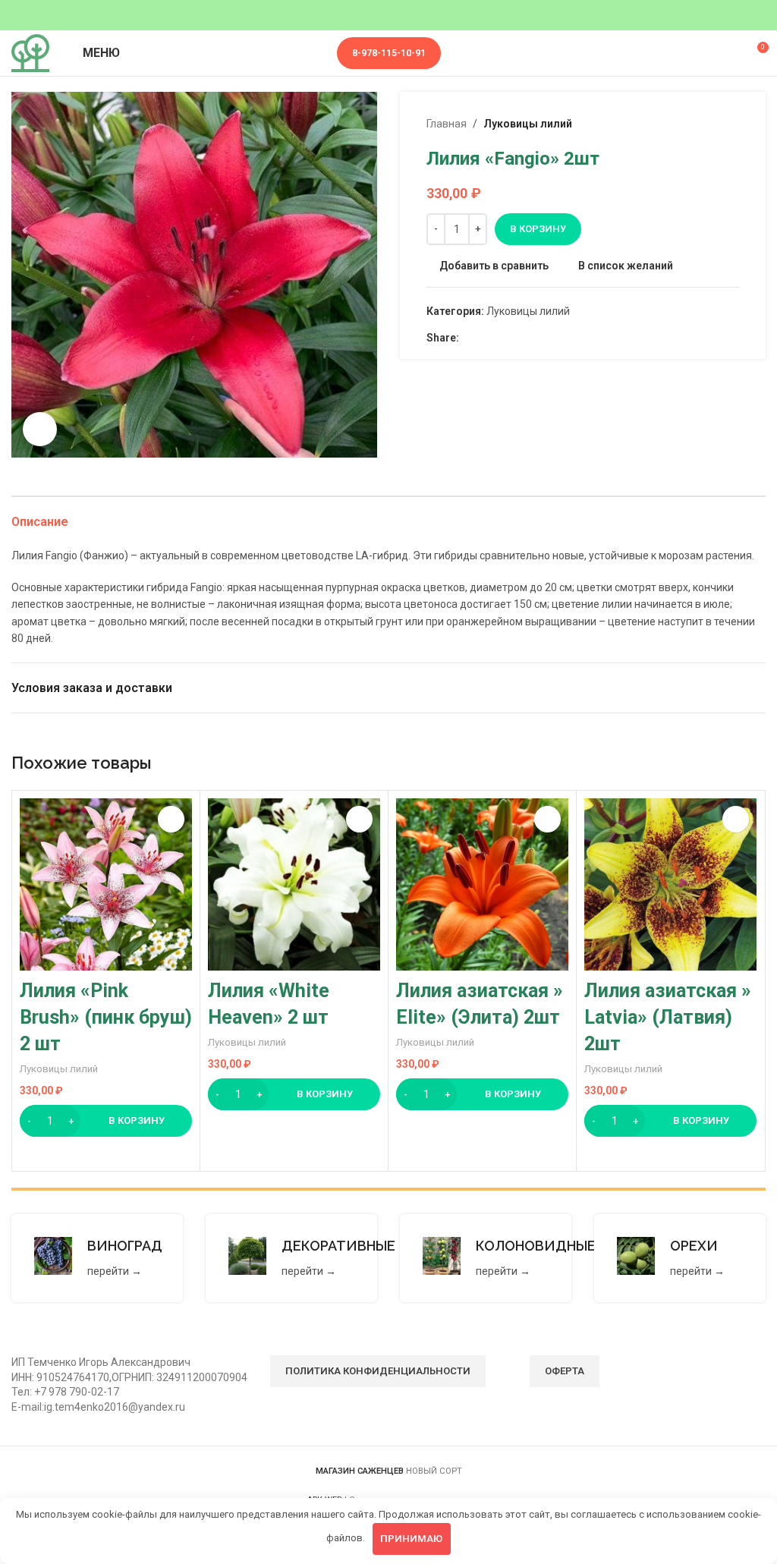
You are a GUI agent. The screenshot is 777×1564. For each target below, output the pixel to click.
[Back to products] (712, 124)
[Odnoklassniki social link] (468, 337)
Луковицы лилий (527, 124)
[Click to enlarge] (40, 429)
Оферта (564, 1371)
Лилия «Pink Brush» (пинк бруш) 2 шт (106, 1017)
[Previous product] (693, 124)
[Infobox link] (97, 1258)
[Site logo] (30, 52)
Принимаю (411, 1538)
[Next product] (730, 124)
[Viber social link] (537, 337)
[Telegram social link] (520, 337)
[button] (106, 1121)
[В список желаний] (171, 819)
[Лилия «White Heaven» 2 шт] (294, 884)
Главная (446, 124)
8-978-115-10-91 (389, 52)
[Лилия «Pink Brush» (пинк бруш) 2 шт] (106, 884)
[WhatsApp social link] (485, 337)
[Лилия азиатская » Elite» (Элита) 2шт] (482, 884)
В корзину (538, 228)
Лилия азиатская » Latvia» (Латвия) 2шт (667, 1017)
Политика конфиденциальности (377, 1371)
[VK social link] (502, 337)
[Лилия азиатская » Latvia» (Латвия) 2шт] (670, 884)
